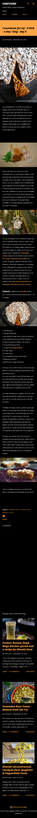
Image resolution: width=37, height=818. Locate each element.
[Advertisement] (18, 593)
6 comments (14, 732)
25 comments (14, 795)
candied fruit (13, 510)
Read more (30, 671)
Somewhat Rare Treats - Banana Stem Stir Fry (16, 708)
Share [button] (4, 519)
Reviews (15, 14)
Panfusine (9, 3)
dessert (5, 512)
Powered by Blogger (19, 807)
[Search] (28, 3)
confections (25, 510)
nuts (11, 512)
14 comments (14, 671)
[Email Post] (3, 517)
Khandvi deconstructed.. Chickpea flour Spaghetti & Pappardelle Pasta (17, 770)
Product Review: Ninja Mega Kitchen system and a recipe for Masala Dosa (18, 646)
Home (4, 14)
